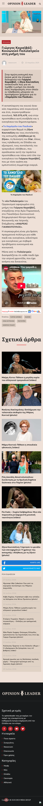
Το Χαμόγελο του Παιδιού (17, 126)
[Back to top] (35, 798)
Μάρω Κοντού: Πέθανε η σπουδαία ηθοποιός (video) (19, 446)
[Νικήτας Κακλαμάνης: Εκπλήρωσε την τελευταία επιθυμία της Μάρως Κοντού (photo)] (21, 395)
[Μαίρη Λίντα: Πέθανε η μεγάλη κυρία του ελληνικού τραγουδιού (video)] (21, 363)
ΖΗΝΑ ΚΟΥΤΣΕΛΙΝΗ (8, 321)
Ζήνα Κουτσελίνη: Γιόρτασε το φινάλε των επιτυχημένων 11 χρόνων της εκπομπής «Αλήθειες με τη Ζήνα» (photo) (21, 551)
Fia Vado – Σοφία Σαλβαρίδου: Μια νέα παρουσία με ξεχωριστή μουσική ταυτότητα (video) (21, 515)
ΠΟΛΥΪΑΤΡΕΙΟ (21, 321)
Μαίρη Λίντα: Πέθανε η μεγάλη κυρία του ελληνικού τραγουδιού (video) (20, 378)
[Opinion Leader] (22, 3)
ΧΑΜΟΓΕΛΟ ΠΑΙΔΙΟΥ (9, 325)
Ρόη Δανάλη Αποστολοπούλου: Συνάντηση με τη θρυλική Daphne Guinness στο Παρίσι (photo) (19, 480)
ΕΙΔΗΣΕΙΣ (27, 317)
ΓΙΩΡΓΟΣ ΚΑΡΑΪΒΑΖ (16, 317)
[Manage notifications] (6, 800)
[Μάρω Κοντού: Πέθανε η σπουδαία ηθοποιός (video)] (21, 430)
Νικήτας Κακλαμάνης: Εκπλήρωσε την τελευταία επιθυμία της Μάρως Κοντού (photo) (21, 412)
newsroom (12, 63)
